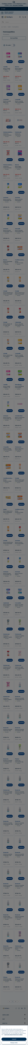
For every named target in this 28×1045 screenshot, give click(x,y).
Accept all (14, 1039)
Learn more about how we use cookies (13, 1034)
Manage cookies (14, 1042)
